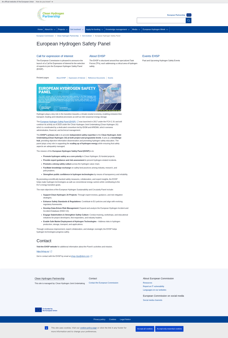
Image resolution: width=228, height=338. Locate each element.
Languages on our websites (154, 290)
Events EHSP (151, 56)
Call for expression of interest (55, 56)
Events (110, 78)
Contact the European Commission (103, 283)
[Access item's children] (55, 29)
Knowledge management (116, 29)
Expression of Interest (77, 78)
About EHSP (97, 56)
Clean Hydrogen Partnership (68, 36)
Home (40, 29)
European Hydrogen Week (154, 29)
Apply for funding (93, 29)
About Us (49, 29)
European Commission (45, 36)
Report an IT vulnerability (153, 286)
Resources (147, 283)
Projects (61, 29)
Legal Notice (125, 319)
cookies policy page (88, 328)
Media (134, 29)
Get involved (75, 29)
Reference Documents (96, 78)
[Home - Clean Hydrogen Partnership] (51, 14)
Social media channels (152, 300)
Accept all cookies (145, 329)
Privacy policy (99, 319)
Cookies (112, 319)
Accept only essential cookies (169, 329)
